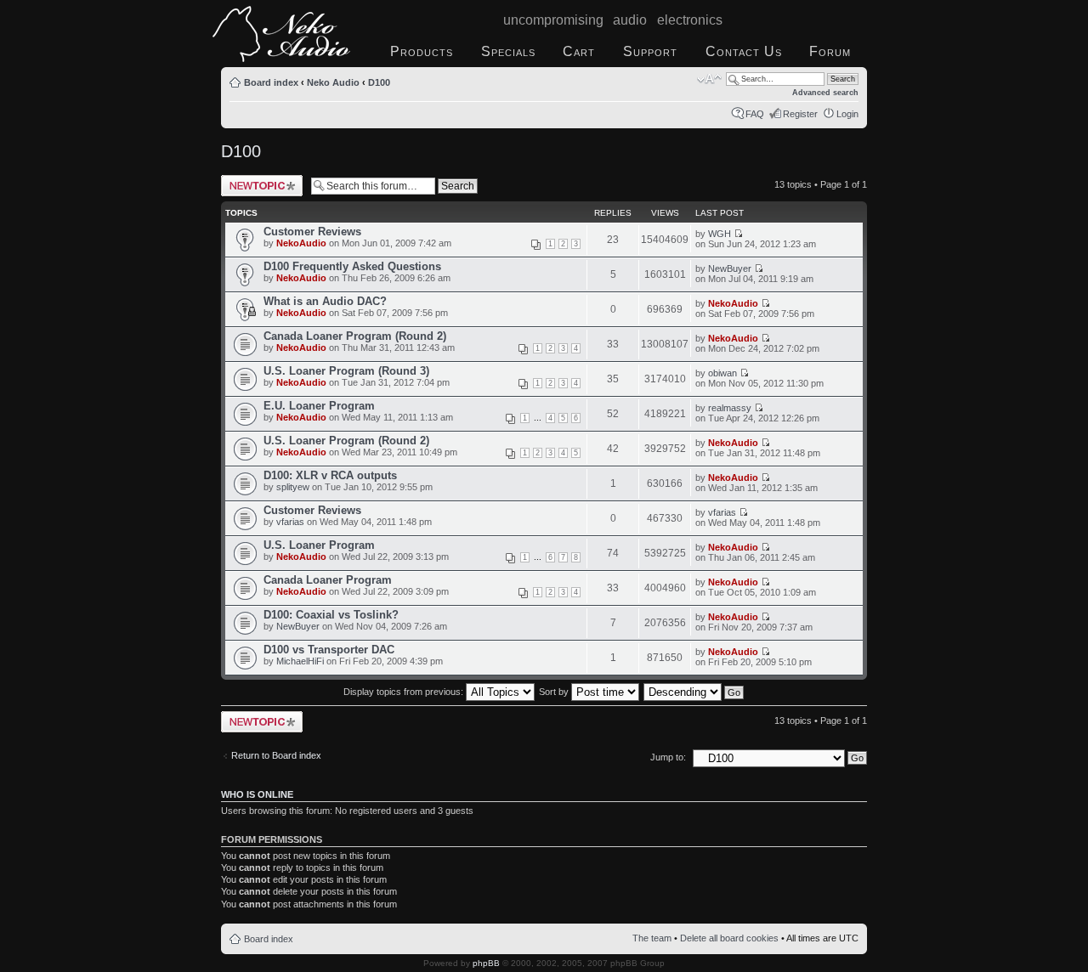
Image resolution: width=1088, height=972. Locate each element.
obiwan (722, 373)
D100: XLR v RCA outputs (330, 475)
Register (800, 114)
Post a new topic (255, 180)
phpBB (486, 963)
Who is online (257, 794)
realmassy (729, 408)
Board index (271, 82)
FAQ (754, 114)
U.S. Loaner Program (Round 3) (346, 370)
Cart (579, 51)
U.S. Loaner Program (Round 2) (346, 440)
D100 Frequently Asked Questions (352, 266)
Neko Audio (333, 82)
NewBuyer (729, 268)
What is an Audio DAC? (325, 301)
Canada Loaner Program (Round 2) (355, 336)
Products (421, 51)
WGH (719, 234)
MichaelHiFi (300, 661)
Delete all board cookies (729, 938)
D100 (379, 82)
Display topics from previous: (404, 692)
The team (652, 938)
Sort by (555, 692)
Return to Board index (276, 755)
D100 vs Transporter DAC (329, 649)
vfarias (290, 522)
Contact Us (744, 51)
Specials (508, 51)
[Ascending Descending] (694, 692)
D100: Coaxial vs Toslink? (331, 614)
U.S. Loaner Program (319, 545)
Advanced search (825, 92)
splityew (292, 487)
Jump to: (668, 757)
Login (847, 114)
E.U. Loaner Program (319, 405)
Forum (830, 51)
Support (650, 51)
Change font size (709, 79)
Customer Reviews (312, 231)
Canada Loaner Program (328, 580)
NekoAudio (301, 243)
